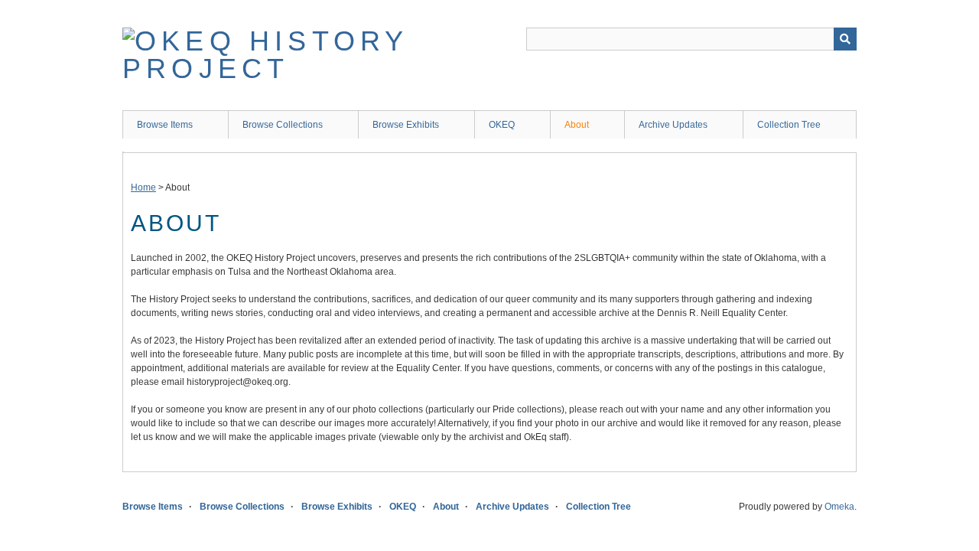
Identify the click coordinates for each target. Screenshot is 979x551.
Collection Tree (789, 124)
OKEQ (502, 124)
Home (143, 187)
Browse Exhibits (405, 124)
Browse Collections (282, 124)
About (576, 124)
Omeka (839, 506)
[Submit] (845, 39)
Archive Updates (673, 124)
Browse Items (165, 124)
